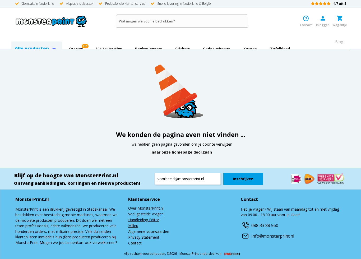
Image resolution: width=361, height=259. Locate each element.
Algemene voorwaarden (148, 232)
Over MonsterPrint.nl (146, 208)
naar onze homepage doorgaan (182, 152)
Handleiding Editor (143, 220)
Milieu (133, 226)
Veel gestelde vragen (146, 214)
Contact (135, 243)
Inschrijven (243, 178)
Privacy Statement (143, 237)
